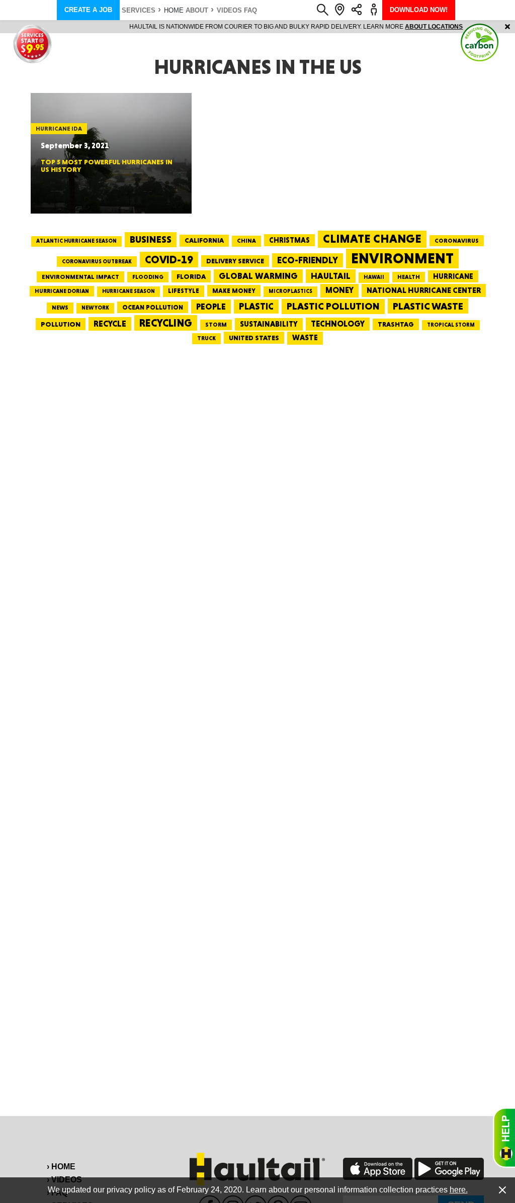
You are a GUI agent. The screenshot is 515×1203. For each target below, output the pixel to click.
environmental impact (80, 276)
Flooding (147, 276)
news (60, 307)
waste (305, 337)
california (204, 240)
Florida (191, 276)
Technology (338, 324)
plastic (256, 306)
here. (459, 1189)
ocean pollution (152, 307)
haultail (331, 276)
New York (95, 308)
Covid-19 (169, 259)
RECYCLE (110, 324)
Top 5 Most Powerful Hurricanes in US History (107, 165)
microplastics (290, 291)
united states (254, 338)
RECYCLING (165, 323)
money (339, 290)
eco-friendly (307, 260)
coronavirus (457, 240)
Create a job (88, 10)
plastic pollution (333, 306)
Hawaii (374, 277)
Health (408, 276)
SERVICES (138, 10)
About (197, 10)
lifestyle (183, 290)
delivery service (235, 261)
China (246, 240)
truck (206, 338)
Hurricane (453, 276)
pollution (60, 324)
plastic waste (428, 306)
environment (402, 258)
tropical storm (451, 325)
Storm (216, 324)
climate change (372, 239)
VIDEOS (229, 10)
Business (150, 239)
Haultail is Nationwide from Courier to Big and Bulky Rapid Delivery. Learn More (257, 26)
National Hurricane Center (424, 290)
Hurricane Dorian (62, 291)
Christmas (289, 240)
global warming (258, 276)
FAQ (250, 10)
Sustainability (269, 324)
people (211, 306)
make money (233, 290)
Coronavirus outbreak (97, 261)
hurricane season (128, 291)
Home (174, 10)
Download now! (419, 10)
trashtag (396, 324)
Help (504, 1138)
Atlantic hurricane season (76, 241)
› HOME (61, 1166)
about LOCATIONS (395, 26)
